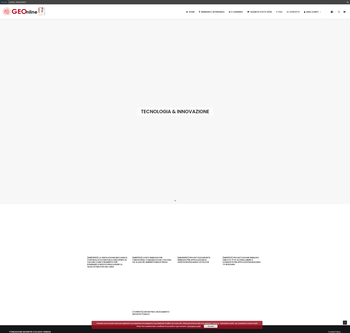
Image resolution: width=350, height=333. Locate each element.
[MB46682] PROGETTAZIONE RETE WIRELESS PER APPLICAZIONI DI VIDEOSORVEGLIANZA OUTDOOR (193, 260)
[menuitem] (348, 2)
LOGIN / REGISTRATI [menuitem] (17, 2)
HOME (192, 12)
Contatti (294, 12)
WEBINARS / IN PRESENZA (212, 12)
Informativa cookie (194, 326)
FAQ (280, 12)
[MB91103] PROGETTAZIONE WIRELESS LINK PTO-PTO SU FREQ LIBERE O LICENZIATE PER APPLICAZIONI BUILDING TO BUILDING (242, 261)
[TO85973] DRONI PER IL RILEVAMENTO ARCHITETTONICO (151, 313)
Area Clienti (312, 12)
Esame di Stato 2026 (261, 12)
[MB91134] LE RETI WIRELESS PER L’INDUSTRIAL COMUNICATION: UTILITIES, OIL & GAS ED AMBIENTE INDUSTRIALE (152, 260)
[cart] (344, 11)
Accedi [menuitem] (4, 2)
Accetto (211, 326)
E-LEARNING (237, 12)
